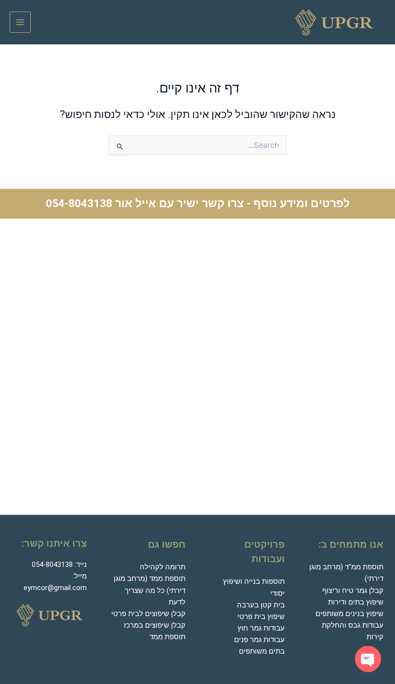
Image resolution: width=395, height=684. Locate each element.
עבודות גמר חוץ (261, 628)
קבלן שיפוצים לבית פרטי (148, 613)
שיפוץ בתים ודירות (355, 602)
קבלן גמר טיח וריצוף (352, 590)
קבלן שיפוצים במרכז (154, 625)
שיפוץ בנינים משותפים (349, 613)
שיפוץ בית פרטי (261, 616)
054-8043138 (79, 203)
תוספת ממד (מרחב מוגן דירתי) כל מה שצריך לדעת (149, 590)
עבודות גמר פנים (259, 639)
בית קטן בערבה (261, 605)
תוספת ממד (167, 636)
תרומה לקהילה (162, 567)
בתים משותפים (262, 651)
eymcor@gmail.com (55, 587)
